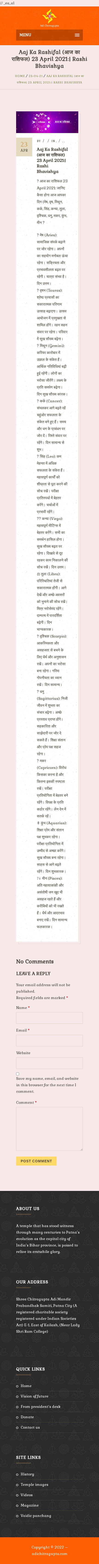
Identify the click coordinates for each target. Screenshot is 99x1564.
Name (23, 1007)
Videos (27, 1495)
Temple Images (34, 1484)
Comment (26, 1102)
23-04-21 (36, 76)
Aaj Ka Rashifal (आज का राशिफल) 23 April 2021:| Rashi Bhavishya (52, 160)
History (27, 1474)
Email (23, 1030)
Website (23, 1053)
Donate (27, 1417)
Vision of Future (34, 1396)
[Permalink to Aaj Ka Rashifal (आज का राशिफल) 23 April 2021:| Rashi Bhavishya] (47, 131)
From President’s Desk (41, 1406)
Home (20, 76)
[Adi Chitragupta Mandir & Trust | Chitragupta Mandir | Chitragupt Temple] (49, 18)
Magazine (30, 1505)
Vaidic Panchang (36, 1515)
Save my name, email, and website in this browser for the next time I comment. (47, 1085)
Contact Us (30, 1427)
